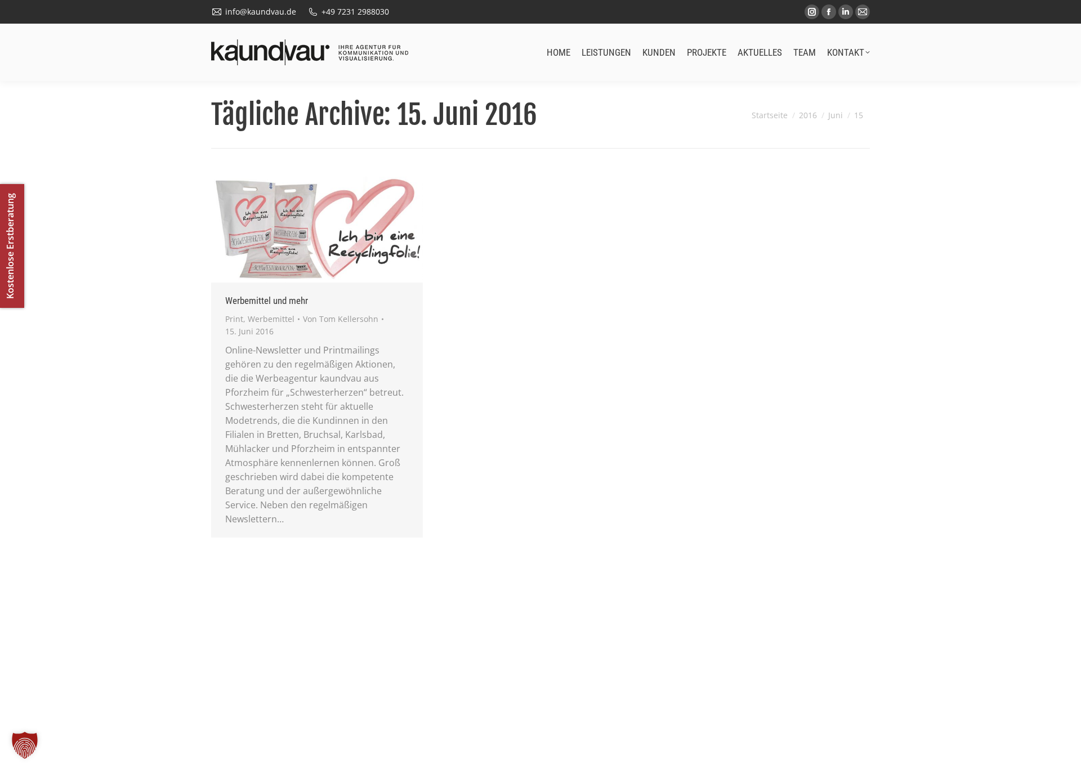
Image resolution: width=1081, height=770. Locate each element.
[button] (25, 745)
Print (234, 319)
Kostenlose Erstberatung (10, 246)
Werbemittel (271, 319)
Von (340, 319)
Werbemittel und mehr (266, 300)
